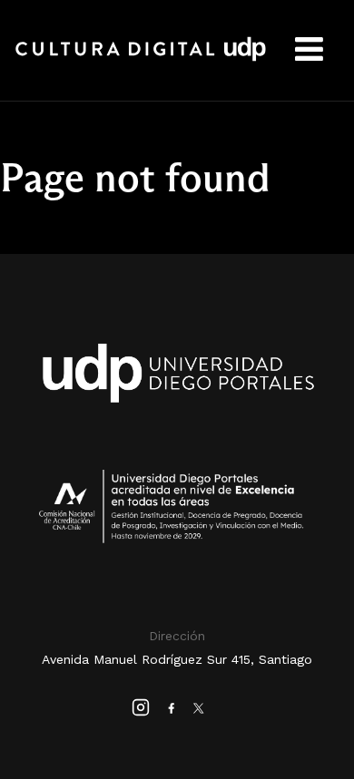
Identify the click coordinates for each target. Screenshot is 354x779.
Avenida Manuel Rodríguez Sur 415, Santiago (177, 659)
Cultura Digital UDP (141, 59)
